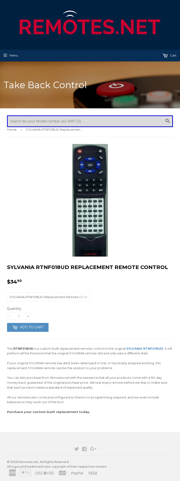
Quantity (14, 309)
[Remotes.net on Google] (93, 449)
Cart (172, 55)
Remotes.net (28, 462)
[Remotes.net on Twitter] (76, 449)
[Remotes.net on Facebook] (84, 449)
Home (12, 129)
